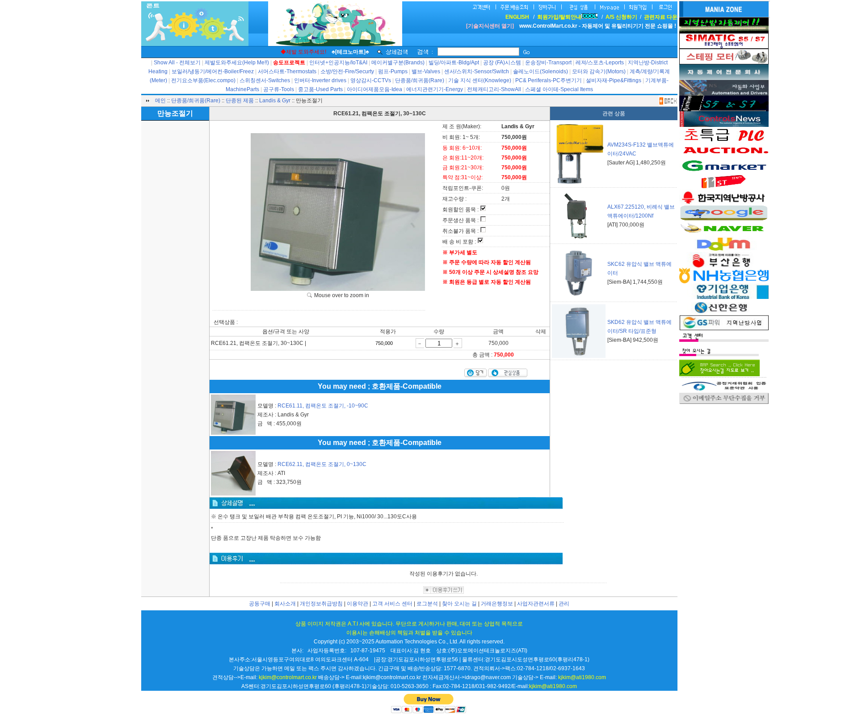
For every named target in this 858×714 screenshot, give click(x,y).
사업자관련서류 (536, 604)
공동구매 (259, 604)
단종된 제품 (240, 100)
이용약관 (357, 604)
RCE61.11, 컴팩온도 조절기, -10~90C (323, 406)
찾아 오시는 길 (459, 604)
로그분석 (427, 604)
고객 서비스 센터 (392, 604)
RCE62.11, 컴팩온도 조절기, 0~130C (322, 464)
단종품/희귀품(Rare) (195, 100)
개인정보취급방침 (321, 604)
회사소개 (285, 604)
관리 (564, 604)
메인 (160, 100)
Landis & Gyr (274, 100)
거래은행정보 (497, 604)
